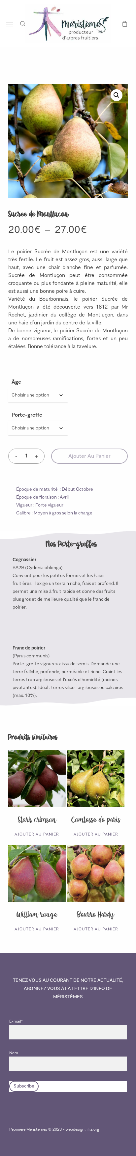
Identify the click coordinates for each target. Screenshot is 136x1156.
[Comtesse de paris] (95, 778)
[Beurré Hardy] (95, 873)
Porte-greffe (27, 415)
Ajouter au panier (89, 456)
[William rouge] (37, 873)
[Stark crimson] (37, 778)
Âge (16, 382)
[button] (9, 23)
